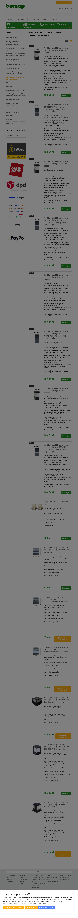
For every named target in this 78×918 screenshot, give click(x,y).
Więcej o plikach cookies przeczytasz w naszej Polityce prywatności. (24, 903)
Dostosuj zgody (31, 907)
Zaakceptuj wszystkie (46, 907)
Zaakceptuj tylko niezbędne (13, 907)
